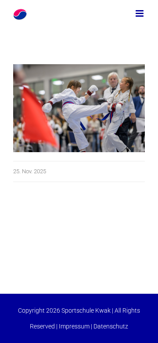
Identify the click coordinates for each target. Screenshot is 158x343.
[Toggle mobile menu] (140, 13)
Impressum (74, 326)
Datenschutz (110, 326)
